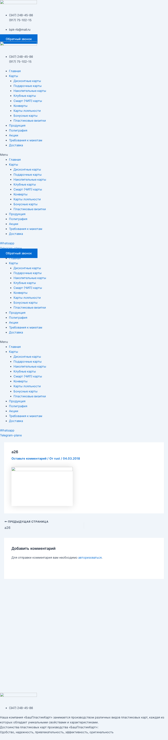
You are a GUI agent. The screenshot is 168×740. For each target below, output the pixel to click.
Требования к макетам (25, 140)
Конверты (20, 106)
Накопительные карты (30, 91)
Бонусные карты (25, 116)
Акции (13, 135)
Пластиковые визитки (30, 120)
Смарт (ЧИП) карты (28, 101)
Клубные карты (25, 96)
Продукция (17, 125)
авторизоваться (90, 557)
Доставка (16, 145)
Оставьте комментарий (29, 458)
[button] (18, 39)
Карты (13, 76)
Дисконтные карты (27, 81)
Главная (15, 71)
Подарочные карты (28, 86)
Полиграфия (18, 130)
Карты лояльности (27, 111)
